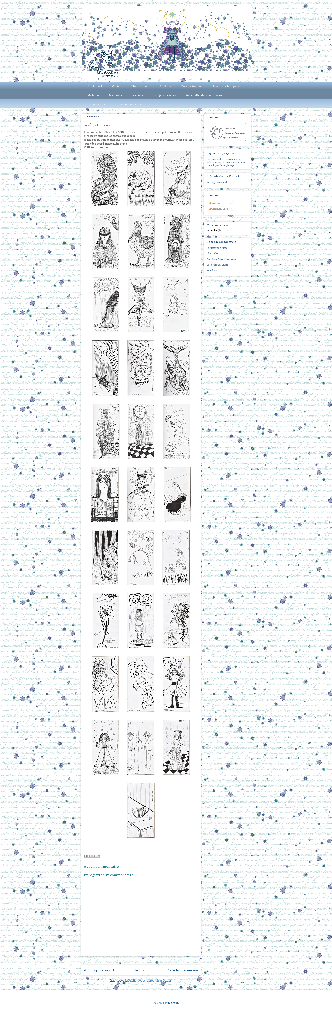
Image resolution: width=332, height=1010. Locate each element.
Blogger (173, 1002)
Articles (215, 203)
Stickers (165, 86)
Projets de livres (165, 95)
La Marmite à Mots (217, 247)
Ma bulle (93, 95)
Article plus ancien (182, 970)
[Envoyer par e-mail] (85, 856)
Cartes (116, 86)
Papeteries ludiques (225, 86)
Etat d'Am (212, 270)
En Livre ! (138, 95)
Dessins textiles (191, 86)
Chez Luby (212, 253)
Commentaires (219, 208)
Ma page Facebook (217, 182)
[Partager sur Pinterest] (98, 856)
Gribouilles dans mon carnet (205, 95)
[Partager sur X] (92, 856)
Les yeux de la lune (217, 264)
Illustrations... (140, 86)
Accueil (141, 970)
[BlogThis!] (88, 856)
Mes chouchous (130, 104)
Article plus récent (99, 970)
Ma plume (115, 95)
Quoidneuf (94, 86)
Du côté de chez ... (98, 104)
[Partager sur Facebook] (95, 856)
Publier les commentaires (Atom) (150, 980)
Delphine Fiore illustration (221, 259)
